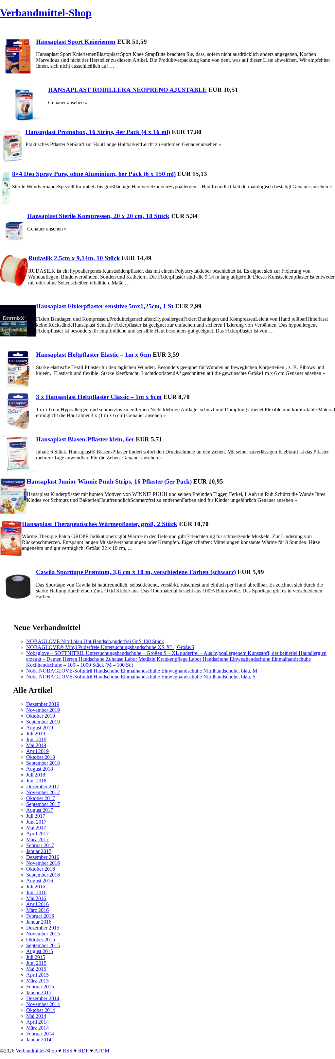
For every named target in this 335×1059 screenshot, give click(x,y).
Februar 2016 (40, 916)
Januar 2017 (38, 851)
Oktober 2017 (40, 798)
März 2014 (37, 1028)
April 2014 (37, 1022)
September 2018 (43, 763)
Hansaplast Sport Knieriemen (75, 41)
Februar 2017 (40, 845)
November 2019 (43, 710)
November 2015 (43, 933)
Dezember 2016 (42, 857)
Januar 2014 (38, 1039)
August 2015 (39, 951)
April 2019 (37, 751)
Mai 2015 (36, 969)
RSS (67, 1050)
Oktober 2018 (40, 757)
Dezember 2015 (42, 928)
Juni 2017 (36, 822)
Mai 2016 (36, 898)
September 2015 (43, 945)
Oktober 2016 (40, 869)
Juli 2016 (35, 886)
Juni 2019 (36, 739)
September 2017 (43, 804)
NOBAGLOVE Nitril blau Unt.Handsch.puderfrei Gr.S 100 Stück (95, 641)
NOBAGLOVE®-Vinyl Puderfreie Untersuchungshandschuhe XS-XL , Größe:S (110, 647)
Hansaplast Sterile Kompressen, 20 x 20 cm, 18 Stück (98, 216)
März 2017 (37, 839)
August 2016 (39, 880)
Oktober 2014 (40, 1010)
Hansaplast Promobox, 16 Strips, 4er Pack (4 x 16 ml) (98, 131)
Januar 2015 (38, 992)
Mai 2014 (36, 1016)
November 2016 (43, 863)
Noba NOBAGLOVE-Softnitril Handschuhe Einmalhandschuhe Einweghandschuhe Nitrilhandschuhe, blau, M (141, 671)
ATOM (101, 1050)
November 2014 (43, 1004)
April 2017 (37, 833)
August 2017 (39, 810)
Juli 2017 (35, 816)
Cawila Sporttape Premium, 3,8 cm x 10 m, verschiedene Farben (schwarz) (136, 572)
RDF (83, 1050)
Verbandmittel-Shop (46, 13)
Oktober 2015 (40, 939)
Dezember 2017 (42, 786)
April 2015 (37, 975)
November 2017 (43, 792)
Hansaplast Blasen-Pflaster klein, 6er (85, 439)
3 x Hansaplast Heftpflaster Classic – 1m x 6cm (99, 396)
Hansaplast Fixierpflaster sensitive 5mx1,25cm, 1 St (104, 306)
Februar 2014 (40, 1033)
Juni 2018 (36, 780)
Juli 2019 (35, 733)
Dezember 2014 (42, 998)
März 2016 (37, 910)
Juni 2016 (36, 892)
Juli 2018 (35, 774)
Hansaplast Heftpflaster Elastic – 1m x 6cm (93, 354)
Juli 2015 (35, 957)
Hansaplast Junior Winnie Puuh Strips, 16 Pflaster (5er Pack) (109, 481)
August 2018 (39, 769)
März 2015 (37, 980)
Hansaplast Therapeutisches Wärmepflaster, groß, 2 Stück (99, 524)
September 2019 (43, 722)
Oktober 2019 (40, 716)
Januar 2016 (38, 922)
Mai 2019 (36, 745)
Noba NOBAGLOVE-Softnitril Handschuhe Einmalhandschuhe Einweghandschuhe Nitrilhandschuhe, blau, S (141, 676)
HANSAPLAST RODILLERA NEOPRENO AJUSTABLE (127, 89)
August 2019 (39, 727)
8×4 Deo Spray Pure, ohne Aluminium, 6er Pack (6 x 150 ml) (94, 173)
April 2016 (37, 904)
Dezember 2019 (42, 704)
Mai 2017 (36, 827)
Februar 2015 (40, 986)
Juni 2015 (36, 963)
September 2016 (43, 875)
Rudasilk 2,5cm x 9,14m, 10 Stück (74, 258)
